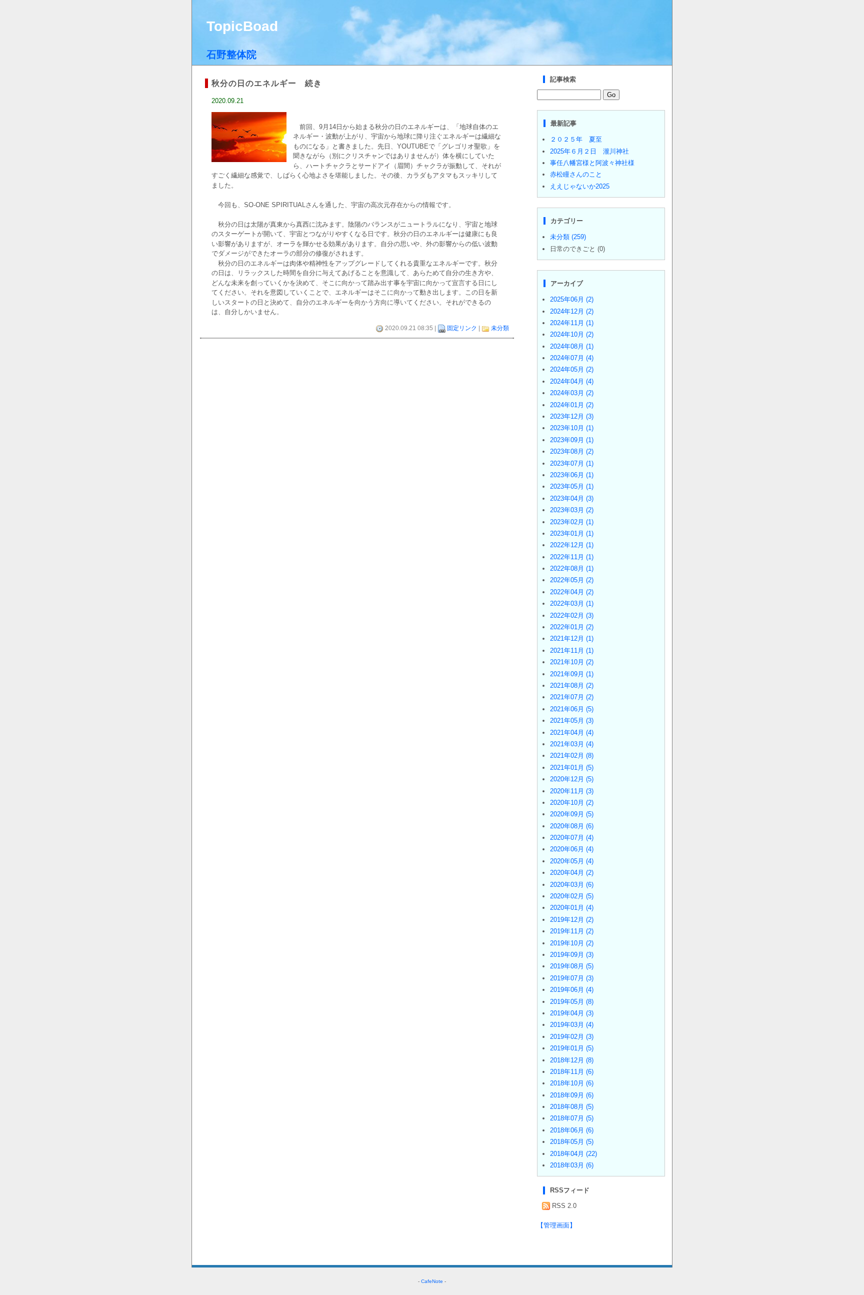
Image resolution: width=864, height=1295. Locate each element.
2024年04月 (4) (572, 381)
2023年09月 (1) (572, 440)
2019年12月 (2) (572, 919)
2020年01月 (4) (572, 907)
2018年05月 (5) (572, 1141)
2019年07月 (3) (572, 978)
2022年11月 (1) (572, 557)
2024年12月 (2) (572, 311)
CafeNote (432, 1281)
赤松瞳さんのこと (576, 174)
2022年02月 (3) (572, 615)
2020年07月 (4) (572, 837)
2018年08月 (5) (572, 1106)
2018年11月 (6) (572, 1071)
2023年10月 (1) (572, 428)
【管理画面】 (556, 1225)
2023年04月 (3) (572, 498)
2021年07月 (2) (572, 697)
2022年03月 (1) (572, 603)
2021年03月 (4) (572, 744)
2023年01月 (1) (572, 533)
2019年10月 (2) (572, 943)
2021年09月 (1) (572, 674)
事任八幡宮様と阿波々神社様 (592, 163)
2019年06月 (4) (572, 989)
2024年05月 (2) (572, 369)
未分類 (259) (568, 237)
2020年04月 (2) (572, 872)
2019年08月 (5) (572, 966)
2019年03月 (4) (572, 1024)
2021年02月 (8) (572, 755)
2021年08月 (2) (572, 685)
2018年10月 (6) (572, 1083)
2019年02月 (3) (572, 1036)
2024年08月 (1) (572, 346)
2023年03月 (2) (572, 510)
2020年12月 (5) (572, 779)
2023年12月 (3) (572, 416)
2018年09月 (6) (572, 1095)
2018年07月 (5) (572, 1118)
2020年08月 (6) (572, 826)
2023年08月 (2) (572, 451)
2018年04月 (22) (573, 1153)
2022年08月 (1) (572, 568)
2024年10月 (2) (572, 334)
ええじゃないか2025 (580, 186)
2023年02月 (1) (572, 522)
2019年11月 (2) (572, 931)
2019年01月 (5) (572, 1048)
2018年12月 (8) (572, 1060)
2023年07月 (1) (572, 463)
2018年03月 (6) (572, 1165)
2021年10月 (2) (572, 662)
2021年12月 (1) (572, 638)
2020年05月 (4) (572, 861)
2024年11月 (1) (572, 323)
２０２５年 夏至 (576, 139)
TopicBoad (242, 26)
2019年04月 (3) (572, 1013)
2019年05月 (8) (572, 1001)
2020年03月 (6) (572, 884)
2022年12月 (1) (572, 545)
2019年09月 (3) (572, 954)
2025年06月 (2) (572, 299)
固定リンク (462, 328)
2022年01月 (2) (572, 627)
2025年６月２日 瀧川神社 (589, 151)
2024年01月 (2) (572, 405)
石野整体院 (231, 54)
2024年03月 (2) (572, 393)
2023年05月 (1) (572, 486)
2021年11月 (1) (572, 650)
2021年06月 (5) (572, 709)
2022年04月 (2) (572, 592)
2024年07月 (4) (572, 358)
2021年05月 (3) (572, 720)
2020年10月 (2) (572, 802)
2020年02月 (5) (572, 896)
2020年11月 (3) (572, 791)
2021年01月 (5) (572, 767)
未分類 (500, 328)
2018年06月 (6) (572, 1130)
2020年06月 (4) (572, 849)
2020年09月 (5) (572, 814)
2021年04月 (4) (572, 732)
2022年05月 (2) (572, 580)
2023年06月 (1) (572, 475)
